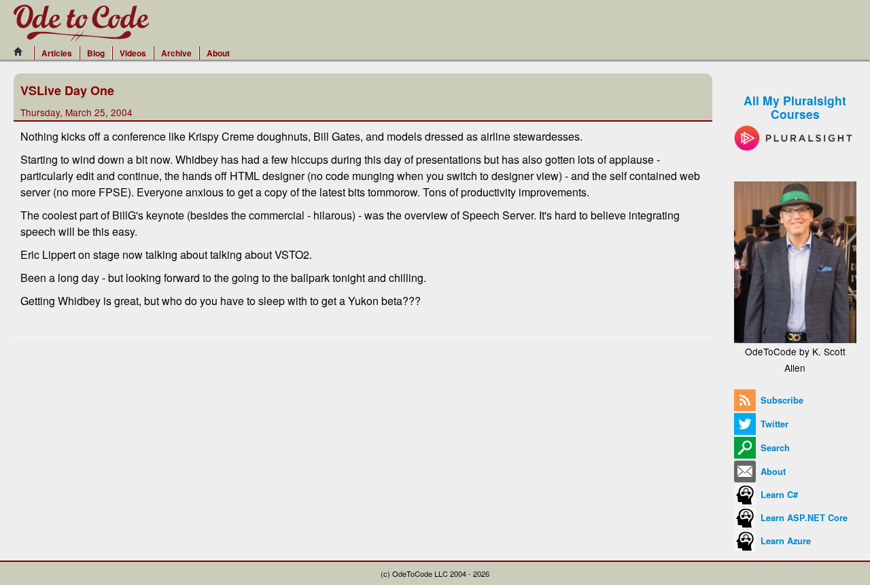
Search (774, 448)
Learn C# (778, 495)
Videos (133, 53)
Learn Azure (784, 541)
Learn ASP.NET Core (803, 518)
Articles (56, 53)
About (218, 53)
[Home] (22, 51)
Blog (96, 53)
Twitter (773, 424)
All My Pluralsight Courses (795, 107)
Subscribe (780, 400)
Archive (176, 53)
